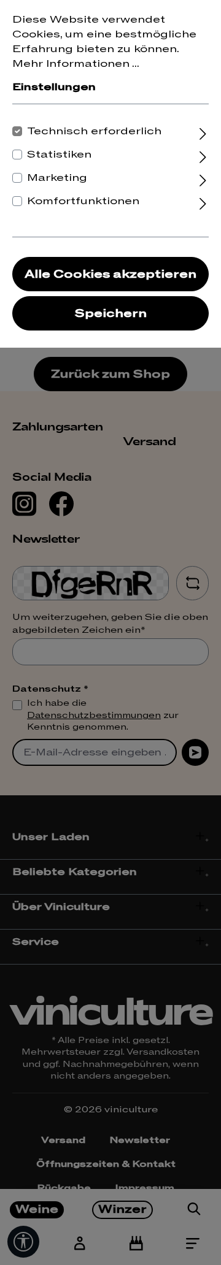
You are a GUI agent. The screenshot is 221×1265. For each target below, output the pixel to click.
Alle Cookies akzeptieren (110, 274)
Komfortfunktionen (83, 201)
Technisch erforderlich (94, 131)
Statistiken (59, 154)
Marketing (57, 178)
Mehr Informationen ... (75, 64)
